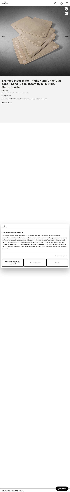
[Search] (55, 3)
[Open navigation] (67, 3)
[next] (65, 36)
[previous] (4, 36)
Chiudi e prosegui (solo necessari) (12, 263)
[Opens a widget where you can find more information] (62, 489)
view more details (6, 102)
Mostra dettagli (59, 256)
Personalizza (34, 262)
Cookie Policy (6, 248)
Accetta (57, 262)
